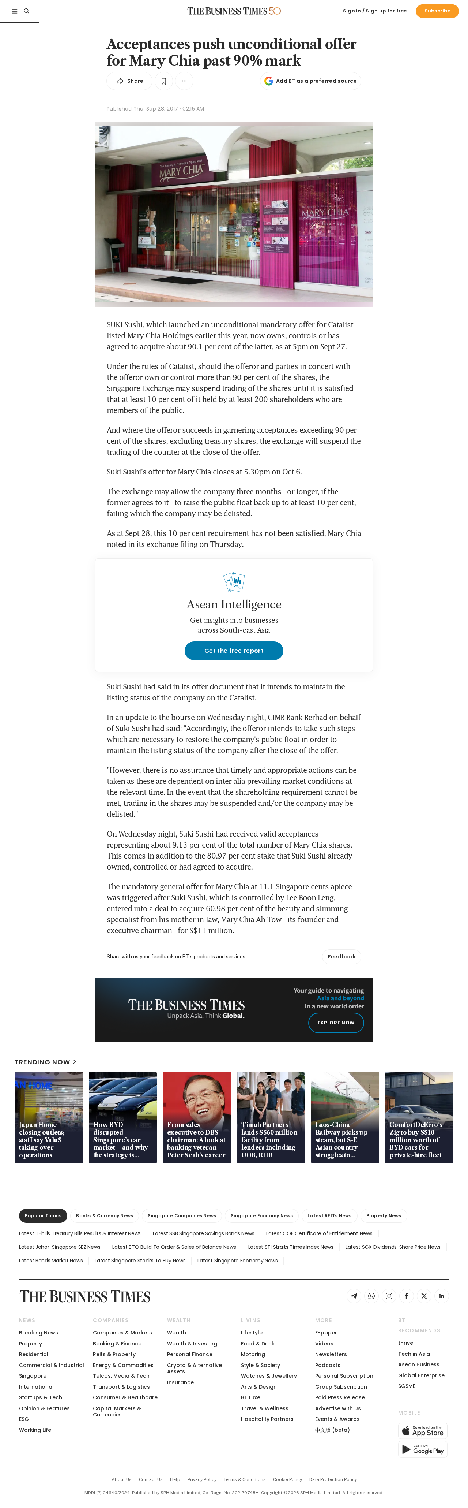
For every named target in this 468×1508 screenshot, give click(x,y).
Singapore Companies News (182, 1216)
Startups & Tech (40, 1397)
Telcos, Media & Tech (121, 1375)
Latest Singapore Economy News (237, 1260)
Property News (383, 1216)
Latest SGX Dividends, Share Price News (393, 1247)
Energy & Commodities (123, 1365)
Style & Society (260, 1365)
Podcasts (327, 1365)
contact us (151, 1479)
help (175, 1479)
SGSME (406, 1386)
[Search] (26, 11)
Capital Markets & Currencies (117, 1411)
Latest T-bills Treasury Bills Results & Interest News (80, 1233)
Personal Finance (189, 1354)
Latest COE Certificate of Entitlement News (319, 1233)
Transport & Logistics (121, 1386)
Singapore (32, 1375)
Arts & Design (259, 1386)
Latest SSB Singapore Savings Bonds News (203, 1233)
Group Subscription (341, 1386)
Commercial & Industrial (51, 1365)
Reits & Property (114, 1354)
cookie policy (287, 1479)
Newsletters (331, 1354)
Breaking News (38, 1332)
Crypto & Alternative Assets (194, 1368)
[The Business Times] (227, 11)
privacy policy (202, 1479)
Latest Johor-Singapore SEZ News (59, 1247)
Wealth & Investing (192, 1343)
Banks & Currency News (104, 1216)
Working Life (35, 1430)
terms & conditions (245, 1479)
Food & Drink (258, 1343)
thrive (405, 1343)
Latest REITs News (329, 1216)
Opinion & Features (44, 1408)
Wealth (176, 1332)
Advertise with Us (338, 1408)
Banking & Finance (117, 1343)
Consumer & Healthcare (125, 1397)
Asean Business (418, 1364)
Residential (33, 1354)
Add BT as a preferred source (316, 81)
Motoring (253, 1354)
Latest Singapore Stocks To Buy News (140, 1260)
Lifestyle (252, 1332)
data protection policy (333, 1479)
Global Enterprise (421, 1375)
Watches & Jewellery (269, 1375)
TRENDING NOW (42, 1061)
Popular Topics (43, 1216)
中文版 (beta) (332, 1430)
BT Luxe (250, 1397)
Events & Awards (337, 1419)
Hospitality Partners (267, 1419)
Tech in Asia (414, 1354)
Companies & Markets (122, 1332)
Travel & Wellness (264, 1408)
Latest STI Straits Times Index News (290, 1247)
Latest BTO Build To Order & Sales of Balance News (174, 1247)
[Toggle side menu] (14, 11)
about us (122, 1479)
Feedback (341, 956)
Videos (324, 1343)
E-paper (326, 1332)
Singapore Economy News (262, 1216)
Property (30, 1343)
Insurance (180, 1382)
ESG (24, 1419)
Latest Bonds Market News (51, 1260)
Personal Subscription (344, 1375)
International (36, 1386)
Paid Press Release (340, 1397)
